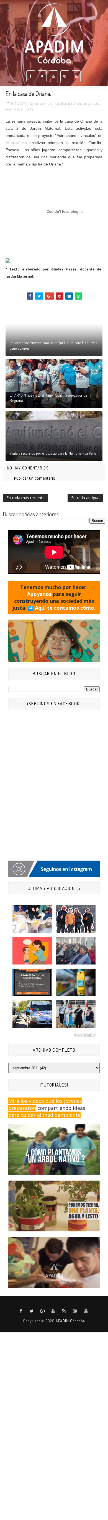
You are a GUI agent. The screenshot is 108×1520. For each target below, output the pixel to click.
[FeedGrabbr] (54, 1035)
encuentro (43, 103)
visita (29, 109)
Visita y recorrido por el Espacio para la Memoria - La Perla (53, 453)
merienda (14, 109)
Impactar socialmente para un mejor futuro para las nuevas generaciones (53, 345)
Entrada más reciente (25, 497)
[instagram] (64, 76)
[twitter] (42, 76)
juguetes (91, 103)
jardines (75, 103)
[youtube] (53, 76)
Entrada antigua (85, 497)
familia (60, 103)
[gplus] (42, 1311)
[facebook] (30, 76)
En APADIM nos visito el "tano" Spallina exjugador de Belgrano (48, 398)
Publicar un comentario (34, 478)
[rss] (64, 1311)
